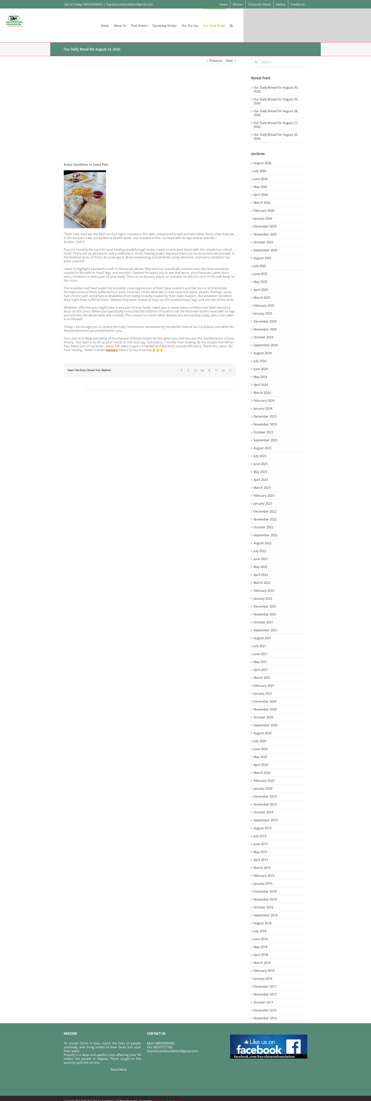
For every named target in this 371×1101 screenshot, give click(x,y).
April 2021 (261, 670)
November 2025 (265, 234)
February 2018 (264, 971)
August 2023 (262, 448)
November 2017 (265, 994)
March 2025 (262, 297)
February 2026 (264, 210)
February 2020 (264, 780)
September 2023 (265, 440)
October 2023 (263, 432)
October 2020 (263, 717)
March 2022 (262, 583)
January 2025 (263, 313)
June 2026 (261, 179)
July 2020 (260, 741)
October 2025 (263, 242)
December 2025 (265, 226)
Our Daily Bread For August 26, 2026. (276, 136)
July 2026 (260, 171)
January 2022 (263, 598)
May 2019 (260, 852)
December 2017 (265, 986)
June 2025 (261, 274)
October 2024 (263, 337)
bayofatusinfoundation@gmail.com (129, 4)
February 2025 (264, 305)
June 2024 (261, 369)
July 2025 (260, 266)
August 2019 (262, 828)
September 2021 (265, 630)
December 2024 (265, 321)
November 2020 (265, 709)
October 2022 (263, 527)
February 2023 (264, 495)
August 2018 (262, 923)
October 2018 (263, 907)
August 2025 (262, 258)
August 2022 (262, 543)
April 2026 (261, 195)
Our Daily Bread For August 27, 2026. (276, 125)
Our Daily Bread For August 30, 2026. (276, 89)
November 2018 (265, 899)
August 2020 (262, 733)
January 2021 (263, 693)
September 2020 (265, 725)
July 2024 (260, 361)
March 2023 (262, 488)
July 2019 (260, 836)
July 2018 (260, 931)
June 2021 (261, 654)
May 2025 (260, 282)
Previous (215, 61)
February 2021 (264, 685)
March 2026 (262, 202)
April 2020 (261, 765)
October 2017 (263, 1002)
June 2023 (261, 464)
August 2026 (262, 163)
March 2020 (262, 773)
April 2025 (261, 290)
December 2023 (265, 416)
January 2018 (263, 978)
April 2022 (261, 575)
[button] (231, 25)
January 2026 (263, 218)
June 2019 (261, 844)
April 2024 (261, 385)
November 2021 (265, 614)
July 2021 (260, 646)
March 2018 (262, 963)
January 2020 (263, 788)
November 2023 (265, 424)
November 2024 (265, 329)
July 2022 (260, 551)
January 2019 (263, 883)
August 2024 (262, 353)
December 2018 (265, 891)
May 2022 (260, 567)
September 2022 (265, 535)
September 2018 (265, 915)
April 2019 (261, 860)
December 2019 (265, 796)
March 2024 (262, 392)
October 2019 (263, 812)
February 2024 (264, 400)
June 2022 (261, 559)
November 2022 (265, 519)
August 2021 (262, 638)
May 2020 (260, 757)
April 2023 (261, 480)
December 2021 (265, 606)
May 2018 (260, 947)
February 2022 (264, 590)
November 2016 (265, 1018)
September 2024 (265, 345)
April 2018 (261, 955)
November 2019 (265, 804)
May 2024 (260, 377)
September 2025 (265, 250)
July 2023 (260, 456)
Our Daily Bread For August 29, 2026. (276, 101)
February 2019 (264, 875)
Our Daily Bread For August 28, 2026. (276, 113)
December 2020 (265, 701)
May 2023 (260, 472)
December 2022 (265, 511)
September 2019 (265, 820)
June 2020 (261, 749)
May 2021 (260, 662)
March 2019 (262, 868)
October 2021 (263, 622)
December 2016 (265, 1010)
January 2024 (263, 408)
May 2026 (260, 187)
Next (229, 61)
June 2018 (261, 939)
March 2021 (262, 678)
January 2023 (263, 503)
